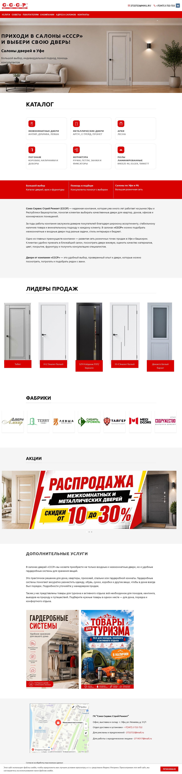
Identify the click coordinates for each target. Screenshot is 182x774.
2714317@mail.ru (143, 738)
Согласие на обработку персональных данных (44, 762)
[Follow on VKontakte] (178, 5)
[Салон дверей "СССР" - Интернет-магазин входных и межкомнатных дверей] (14, 5)
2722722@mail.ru (135, 732)
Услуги (6, 14)
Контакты (83, 14)
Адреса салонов (66, 14)
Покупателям (31, 14)
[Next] (177, 338)
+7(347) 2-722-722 (133, 727)
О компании (47, 14)
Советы (16, 14)
